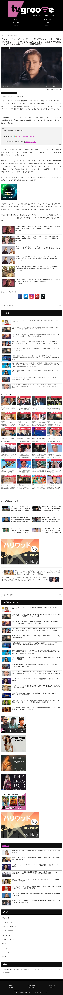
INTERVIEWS (31, 985)
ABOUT (47, 990)
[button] (60, 305)
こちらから (52, 969)
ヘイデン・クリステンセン (18, 96)
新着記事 (5, 846)
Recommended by (55, 491)
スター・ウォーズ (6, 96)
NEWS (15, 93)
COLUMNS (16, 990)
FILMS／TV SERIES (7, 93)
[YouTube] (37, 296)
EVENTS (31, 987)
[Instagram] (31, 296)
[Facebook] (20, 296)
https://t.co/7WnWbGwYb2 (25, 136)
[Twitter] (25, 296)
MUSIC (11, 987)
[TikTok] (42, 296)
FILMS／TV (52, 985)
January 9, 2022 (30, 142)
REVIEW (52, 987)
